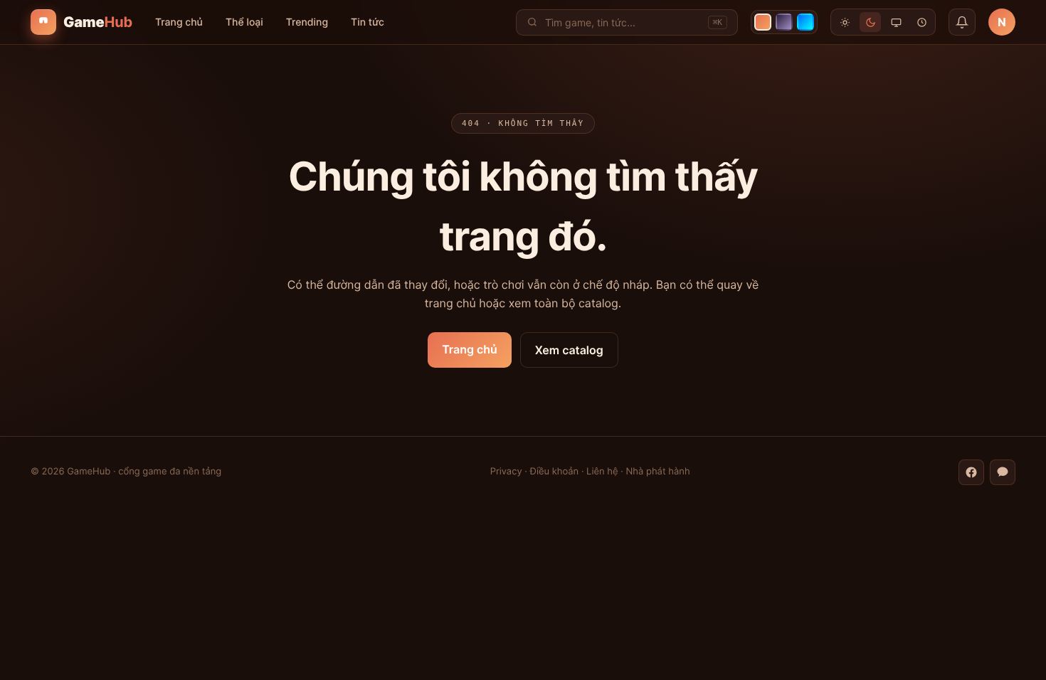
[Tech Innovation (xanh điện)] (805, 22)
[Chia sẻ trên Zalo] (1002, 472)
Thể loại (244, 22)
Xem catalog (569, 350)
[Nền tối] (870, 22)
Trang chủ (179, 22)
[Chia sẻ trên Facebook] (971, 472)
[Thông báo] (962, 22)
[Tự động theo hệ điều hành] (896, 22)
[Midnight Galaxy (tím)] (784, 22)
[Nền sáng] (844, 22)
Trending (307, 22)
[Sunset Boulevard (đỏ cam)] (762, 22)
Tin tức (367, 22)
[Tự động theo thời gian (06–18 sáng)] (921, 22)
